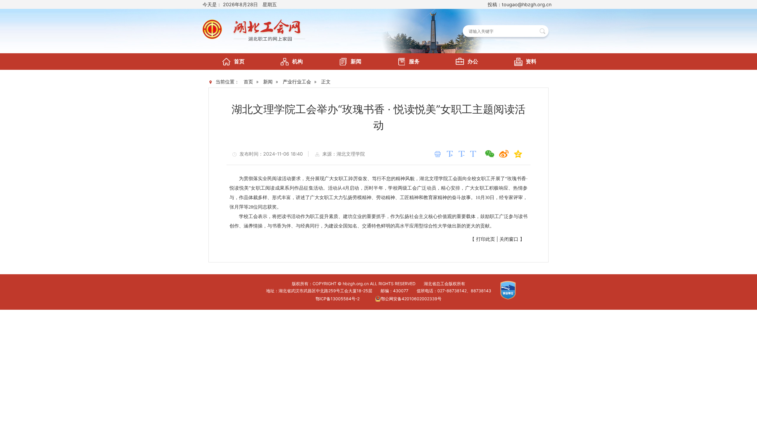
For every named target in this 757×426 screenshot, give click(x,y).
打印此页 (485, 239)
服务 (414, 61)
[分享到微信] (489, 154)
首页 (239, 61)
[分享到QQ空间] (518, 154)
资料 (531, 61)
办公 (473, 61)
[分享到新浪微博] (504, 154)
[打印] (437, 154)
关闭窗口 (508, 239)
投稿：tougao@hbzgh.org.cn (519, 4)
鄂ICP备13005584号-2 (338, 298)
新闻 (356, 61)
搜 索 (542, 31)
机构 (297, 61)
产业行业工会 (297, 82)
